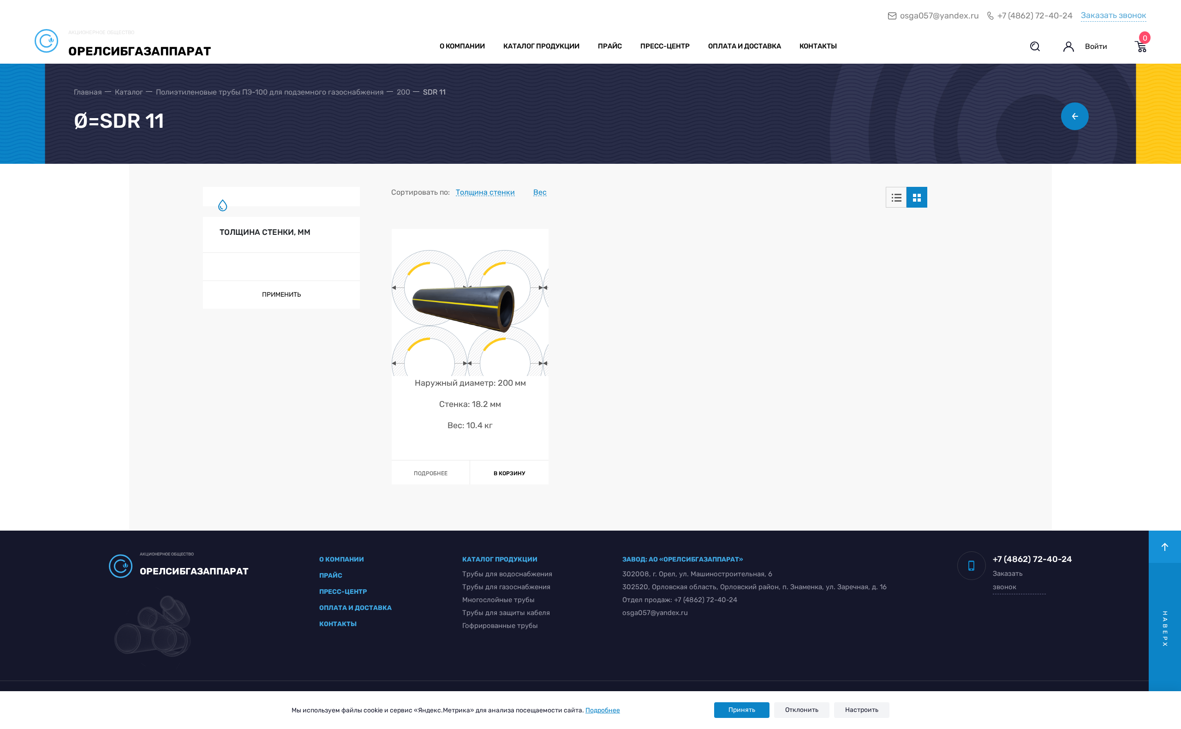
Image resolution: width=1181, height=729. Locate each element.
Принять (741, 710)
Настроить (861, 710)
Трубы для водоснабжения (507, 574)
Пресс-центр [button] (665, 46)
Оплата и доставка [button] (744, 46)
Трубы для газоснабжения (506, 587)
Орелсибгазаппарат (139, 51)
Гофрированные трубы (500, 625)
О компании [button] (462, 46)
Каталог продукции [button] (541, 46)
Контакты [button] (818, 46)
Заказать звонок (1113, 15)
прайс (330, 576)
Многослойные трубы (498, 600)
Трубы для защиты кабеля (506, 613)
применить (281, 295)
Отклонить (801, 710)
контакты (338, 624)
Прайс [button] (610, 46)
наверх (1165, 629)
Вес (540, 192)
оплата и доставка (355, 608)
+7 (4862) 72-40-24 (1035, 16)
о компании (341, 559)
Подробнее (602, 710)
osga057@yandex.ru (939, 16)
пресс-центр (343, 592)
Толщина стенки (485, 192)
